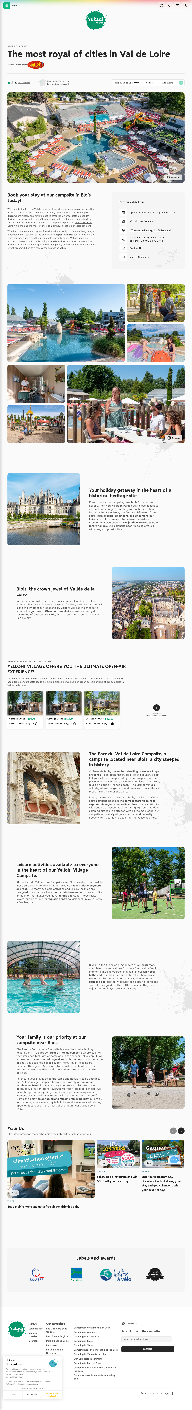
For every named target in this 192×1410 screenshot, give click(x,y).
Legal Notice (36, 1328)
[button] (10, 5)
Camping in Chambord (86, 1336)
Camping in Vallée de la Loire (90, 1354)
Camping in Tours (84, 1345)
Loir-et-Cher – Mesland (58, 84)
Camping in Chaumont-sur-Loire (92, 1327)
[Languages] (161, 5)
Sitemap (33, 1341)
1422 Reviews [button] (24, 83)
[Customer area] (185, 5)
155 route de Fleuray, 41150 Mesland (150, 230)
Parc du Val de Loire (57, 1341)
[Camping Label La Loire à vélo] (115, 1275)
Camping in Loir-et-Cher (87, 1363)
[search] (181, 83)
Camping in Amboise (85, 1332)
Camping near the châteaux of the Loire (96, 1350)
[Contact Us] (177, 5)
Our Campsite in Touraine (88, 1358)
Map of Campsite (139, 257)
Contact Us (135, 248)
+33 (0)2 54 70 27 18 (152, 237)
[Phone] (169, 5)
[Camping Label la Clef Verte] (76, 1275)
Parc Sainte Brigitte (57, 1336)
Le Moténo (52, 1345)
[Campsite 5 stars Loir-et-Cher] (155, 1275)
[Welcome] (96, 20)
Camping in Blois (83, 1341)
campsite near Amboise (129, 525)
